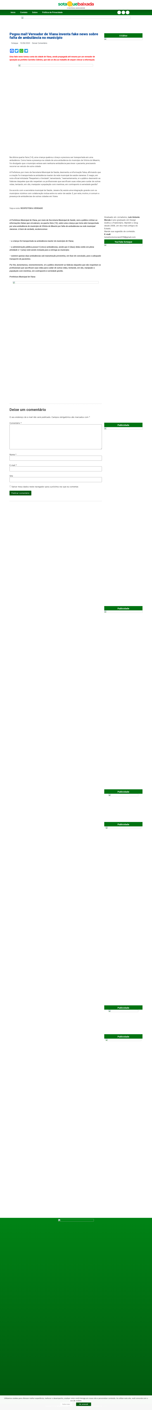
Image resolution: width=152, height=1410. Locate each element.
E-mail (13, 465)
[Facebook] (119, 12)
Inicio (13, 12)
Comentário (16, 423)
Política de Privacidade (52, 12)
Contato (23, 12)
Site (11, 476)
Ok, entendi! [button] (83, 1404)
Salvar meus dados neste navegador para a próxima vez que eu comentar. (45, 487)
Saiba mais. (66, 1404)
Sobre (35, 12)
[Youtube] (127, 12)
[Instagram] (123, 12)
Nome (13, 454)
